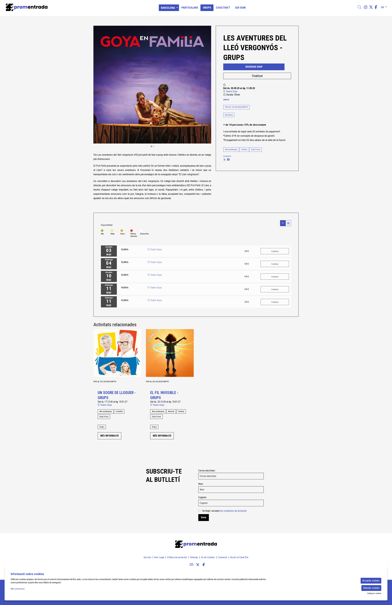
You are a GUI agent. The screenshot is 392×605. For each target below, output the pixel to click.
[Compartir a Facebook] (228, 160)
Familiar (244, 149)
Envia (203, 517)
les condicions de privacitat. (233, 510)
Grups (226, 100)
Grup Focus (255, 149)
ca (382, 7)
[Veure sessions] (283, 223)
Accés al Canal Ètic (239, 557)
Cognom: (202, 497)
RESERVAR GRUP (253, 66)
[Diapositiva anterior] (97, 87)
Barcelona (229, 115)
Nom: (200, 483)
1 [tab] (151, 146)
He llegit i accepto (224, 510)
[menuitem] (365, 7)
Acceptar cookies (370, 580)
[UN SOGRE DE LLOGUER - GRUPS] (117, 352)
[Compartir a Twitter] (224, 160)
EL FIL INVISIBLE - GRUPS (164, 395)
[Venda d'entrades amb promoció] (66, 7)
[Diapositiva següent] (207, 87)
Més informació (18, 588)
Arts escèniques (231, 149)
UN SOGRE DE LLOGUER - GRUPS (117, 395)
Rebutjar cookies (371, 587)
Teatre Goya (231, 91)
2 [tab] (153, 146)
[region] (152, 87)
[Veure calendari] (288, 223)
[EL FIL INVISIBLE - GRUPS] (170, 352)
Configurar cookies (374, 593)
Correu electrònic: (206, 470)
